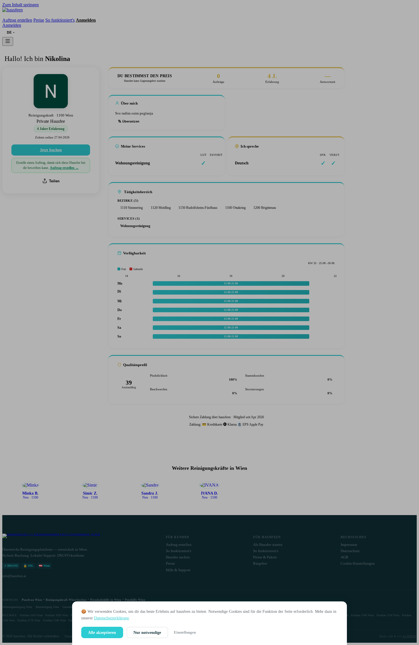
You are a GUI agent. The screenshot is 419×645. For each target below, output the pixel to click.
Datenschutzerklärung (111, 618)
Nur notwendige (147, 632)
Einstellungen (185, 632)
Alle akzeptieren (102, 632)
